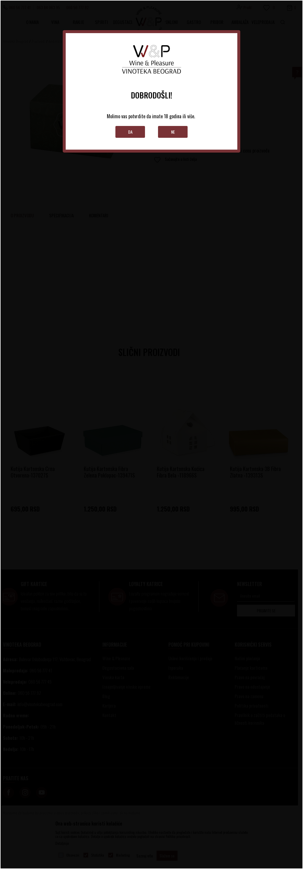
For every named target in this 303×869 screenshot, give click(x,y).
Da (130, 132)
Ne (173, 132)
